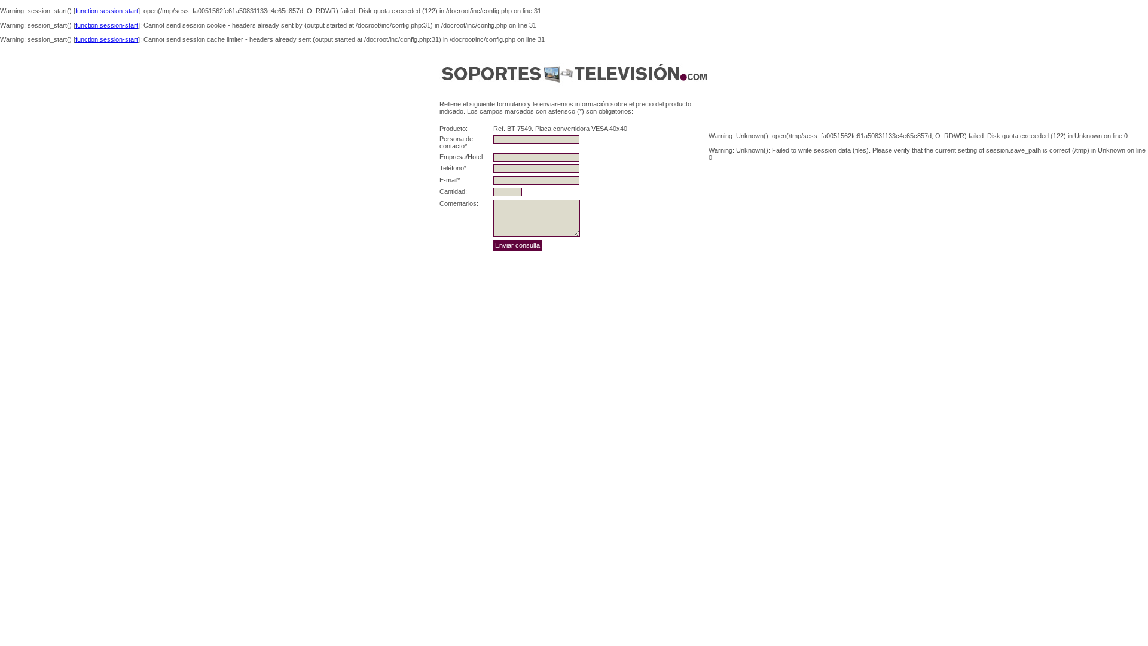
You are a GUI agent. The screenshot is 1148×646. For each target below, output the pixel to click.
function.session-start (106, 10)
